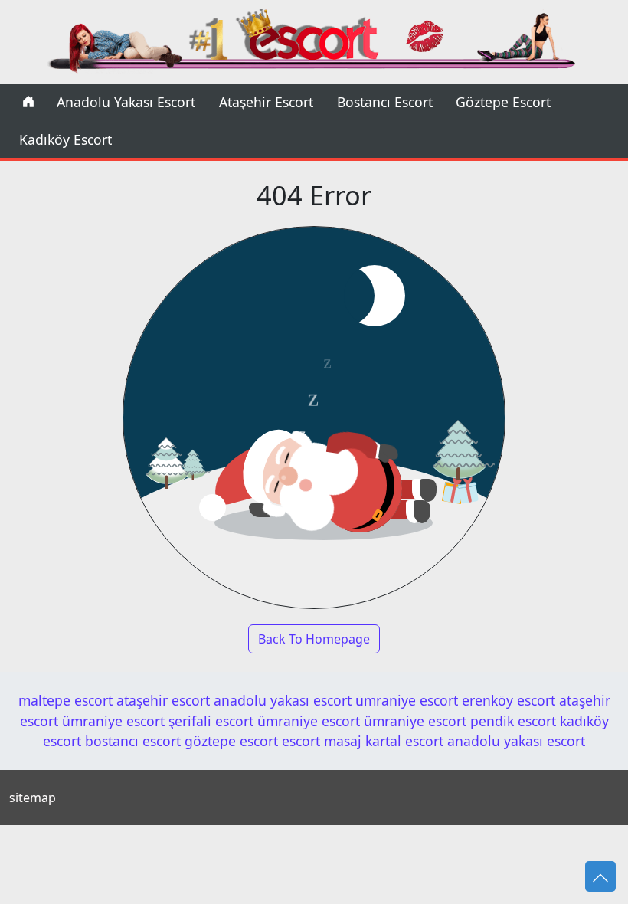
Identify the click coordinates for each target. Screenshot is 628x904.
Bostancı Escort (385, 102)
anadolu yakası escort (283, 700)
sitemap (32, 797)
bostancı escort (133, 741)
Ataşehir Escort (266, 102)
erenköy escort (508, 700)
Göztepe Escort (503, 102)
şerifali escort (210, 721)
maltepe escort (65, 700)
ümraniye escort (406, 700)
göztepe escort (231, 741)
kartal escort (404, 741)
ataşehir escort (163, 700)
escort (301, 741)
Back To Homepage (314, 639)
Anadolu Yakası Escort (126, 102)
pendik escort (513, 721)
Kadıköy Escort (65, 139)
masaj (342, 741)
